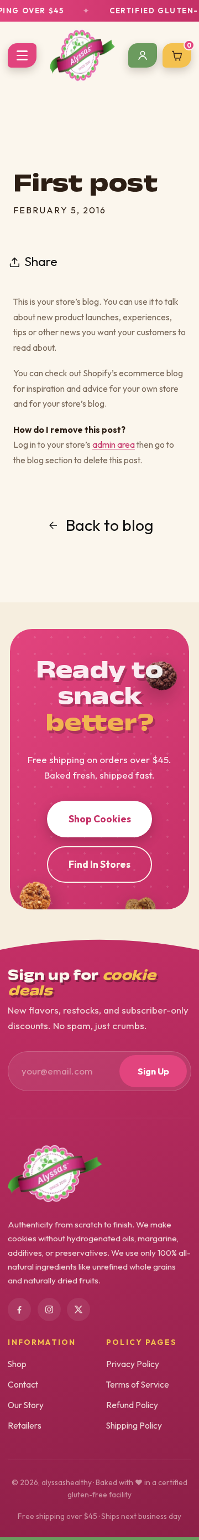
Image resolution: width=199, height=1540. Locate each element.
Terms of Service (137, 1384)
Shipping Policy (134, 1425)
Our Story (26, 1404)
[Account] (142, 55)
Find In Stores (99, 864)
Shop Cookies (100, 819)
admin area (113, 444)
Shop (17, 1363)
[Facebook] (19, 1309)
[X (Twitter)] (78, 1309)
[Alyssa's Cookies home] (82, 55)
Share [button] (40, 261)
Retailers (24, 1425)
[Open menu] (22, 55)
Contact (23, 1384)
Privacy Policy (132, 1363)
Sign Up (153, 1071)
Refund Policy (132, 1404)
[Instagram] (49, 1309)
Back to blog (110, 525)
